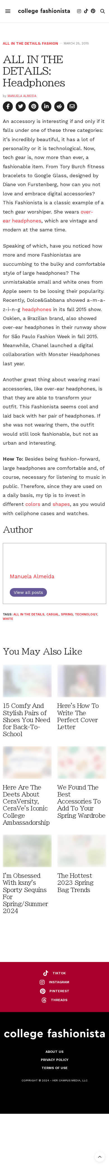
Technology (86, 614)
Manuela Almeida (22, 96)
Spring (67, 614)
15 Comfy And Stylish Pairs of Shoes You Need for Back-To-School (26, 720)
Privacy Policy (54, 1060)
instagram (59, 982)
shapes (61, 504)
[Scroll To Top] (100, 1157)
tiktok (59, 973)
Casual (52, 614)
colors (32, 504)
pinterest (59, 991)
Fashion (50, 43)
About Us (54, 1052)
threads (59, 1000)
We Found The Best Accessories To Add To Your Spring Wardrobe (81, 802)
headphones (36, 309)
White (8, 619)
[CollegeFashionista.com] (44, 11)
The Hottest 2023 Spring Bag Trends (75, 883)
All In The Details (21, 43)
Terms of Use (55, 1068)
